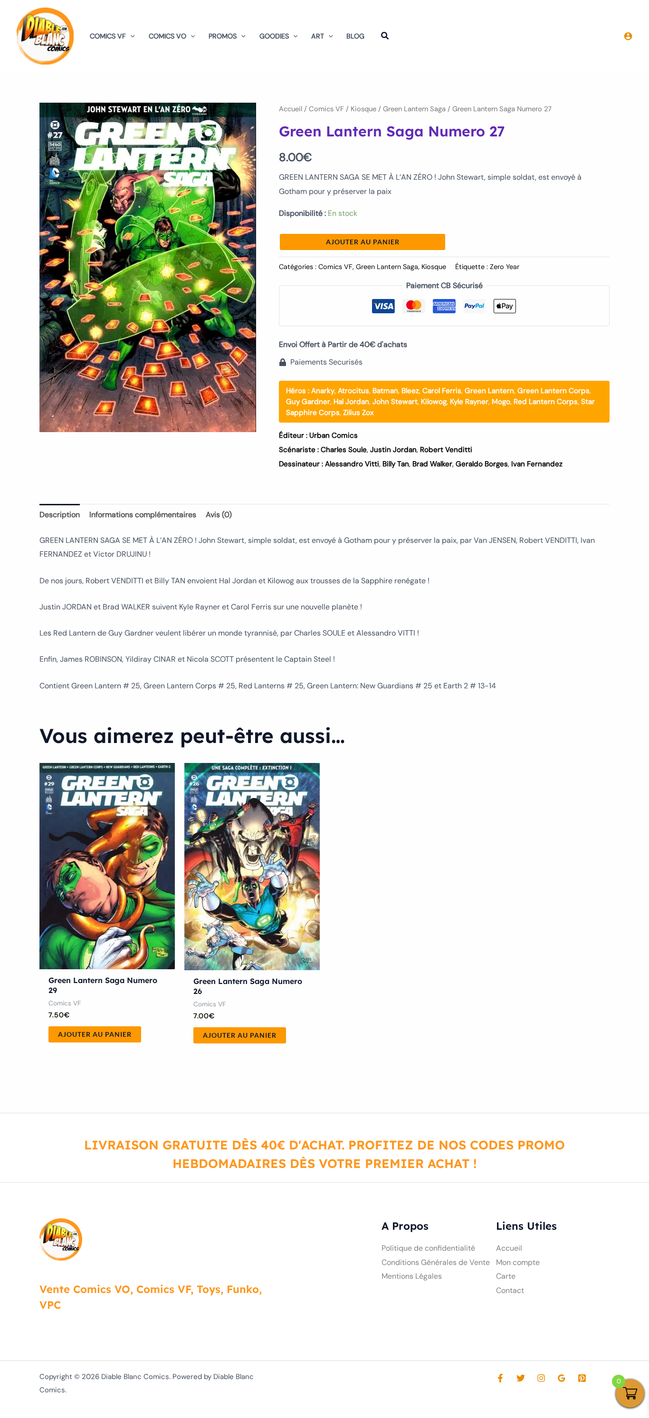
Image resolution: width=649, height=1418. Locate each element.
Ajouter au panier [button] (95, 1034)
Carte (505, 1276)
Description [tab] (59, 515)
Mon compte (518, 1262)
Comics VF (108, 36)
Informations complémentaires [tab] (142, 515)
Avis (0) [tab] (219, 515)
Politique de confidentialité (428, 1248)
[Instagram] (541, 1378)
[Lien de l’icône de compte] (628, 36)
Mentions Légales (412, 1276)
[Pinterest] (582, 1378)
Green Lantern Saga (414, 109)
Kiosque (363, 109)
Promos (223, 36)
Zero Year (504, 266)
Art (317, 36)
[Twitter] (520, 1378)
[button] (130, 36)
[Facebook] (500, 1378)
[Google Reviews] (561, 1378)
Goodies (274, 36)
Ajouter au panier (363, 242)
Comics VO (167, 36)
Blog (355, 36)
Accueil (290, 109)
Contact (510, 1290)
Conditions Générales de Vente (436, 1262)
